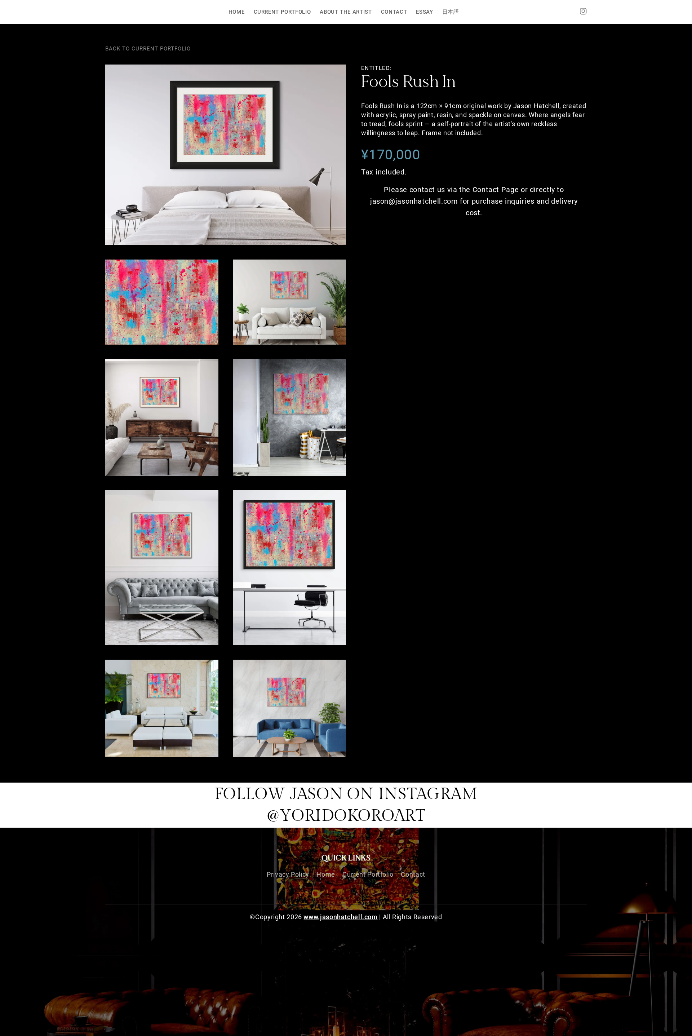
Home (325, 874)
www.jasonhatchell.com (340, 917)
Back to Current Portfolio (148, 48)
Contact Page (496, 190)
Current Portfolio (368, 874)
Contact (413, 874)
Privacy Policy (288, 874)
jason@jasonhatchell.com (414, 201)
